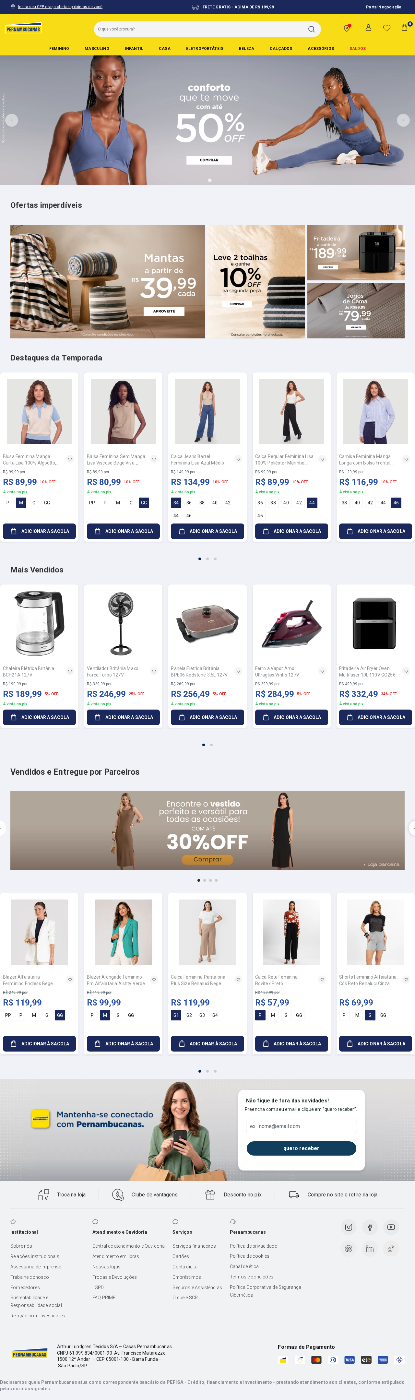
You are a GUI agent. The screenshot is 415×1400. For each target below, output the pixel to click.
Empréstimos (186, 1277)
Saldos (358, 48)
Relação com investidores (37, 1315)
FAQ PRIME (103, 1297)
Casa (165, 48)
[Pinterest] (348, 1249)
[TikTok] (391, 1249)
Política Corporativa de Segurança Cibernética (265, 1291)
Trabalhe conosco (29, 1277)
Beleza (246, 48)
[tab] (191, 180)
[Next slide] (403, 120)
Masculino (97, 48)
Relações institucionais (34, 1256)
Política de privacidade (253, 1246)
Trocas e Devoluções (114, 1277)
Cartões (180, 1256)
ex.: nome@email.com (275, 1126)
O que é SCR (185, 1297)
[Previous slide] (11, 120)
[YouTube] (391, 1227)
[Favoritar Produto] (70, 459)
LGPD (98, 1287)
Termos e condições (251, 1276)
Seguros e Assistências (197, 1287)
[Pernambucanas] (23, 27)
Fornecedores (25, 1287)
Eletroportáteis (204, 48)
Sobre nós (21, 1246)
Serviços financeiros (194, 1246)
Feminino (59, 48)
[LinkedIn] (370, 1249)
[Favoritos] (387, 27)
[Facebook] (370, 1227)
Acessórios (321, 48)
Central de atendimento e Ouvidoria (128, 1246)
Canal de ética (244, 1266)
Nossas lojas (106, 1266)
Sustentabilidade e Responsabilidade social (36, 1301)
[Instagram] (348, 1227)
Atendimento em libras (115, 1256)
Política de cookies (249, 1256)
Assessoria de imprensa (36, 1266)
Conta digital (185, 1266)
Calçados (281, 48)
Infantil (134, 48)
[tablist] (207, 555)
